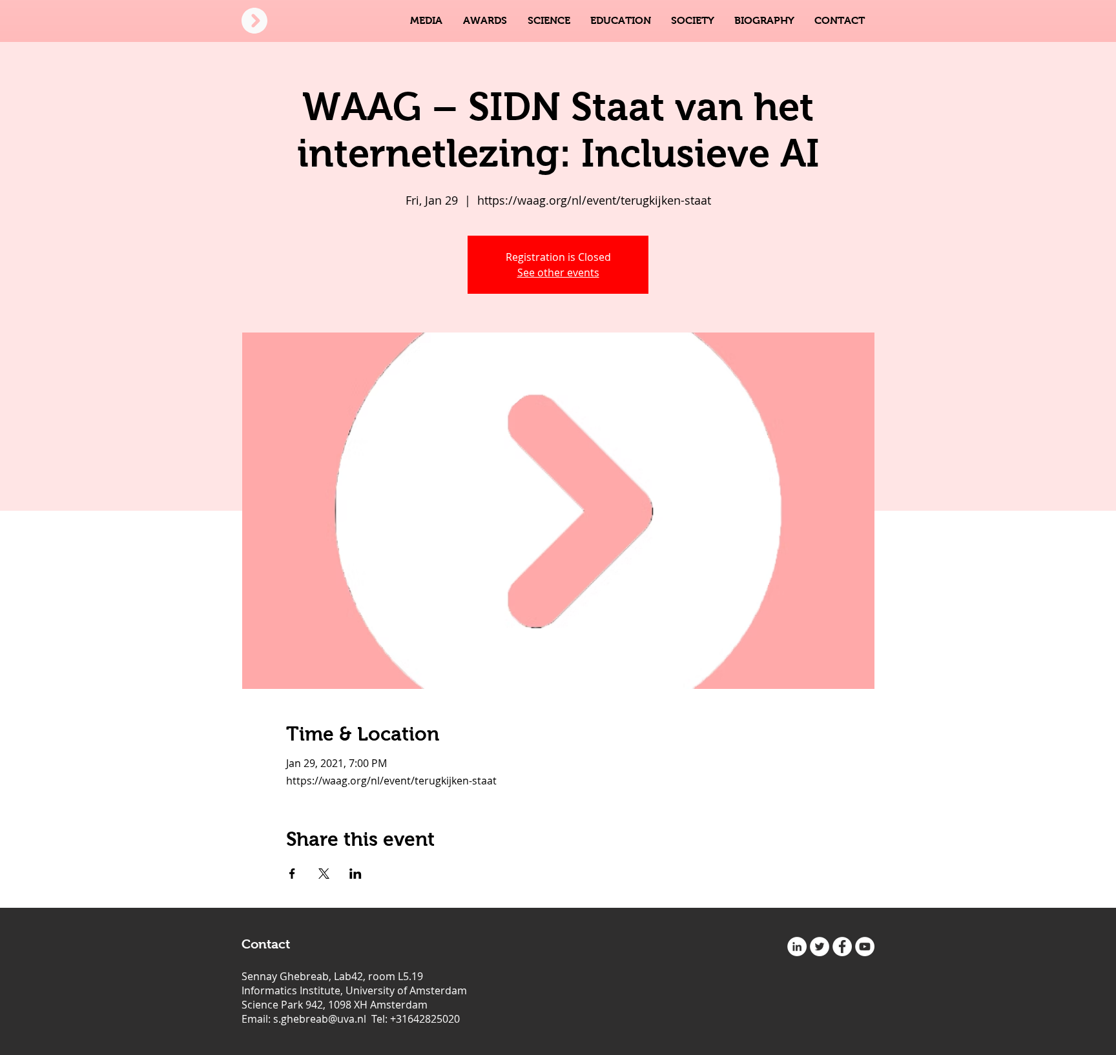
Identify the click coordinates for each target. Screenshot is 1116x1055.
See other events (558, 272)
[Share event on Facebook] (292, 873)
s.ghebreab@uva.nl (319, 1019)
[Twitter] (819, 946)
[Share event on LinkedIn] (355, 873)
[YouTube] (864, 946)
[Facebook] (842, 946)
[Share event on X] (324, 873)
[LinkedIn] (797, 946)
